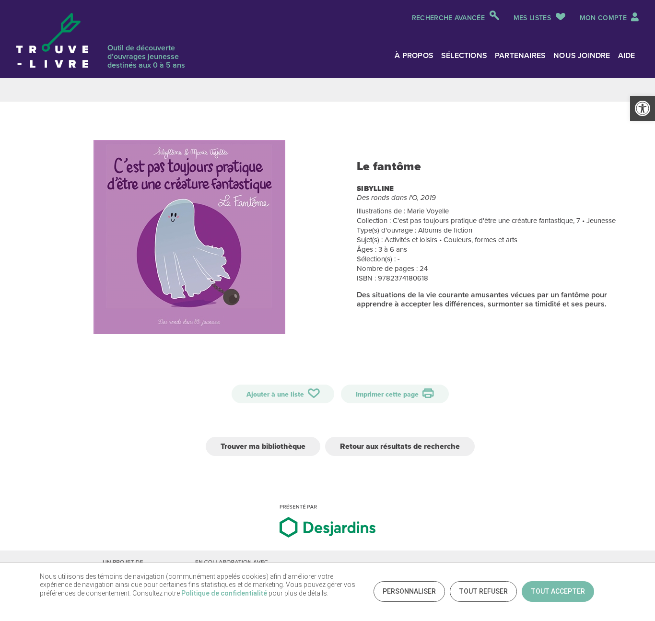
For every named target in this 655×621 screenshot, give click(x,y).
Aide (626, 55)
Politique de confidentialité (224, 593)
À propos (414, 55)
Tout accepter (558, 591)
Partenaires (520, 55)
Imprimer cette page (388, 394)
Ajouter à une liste (276, 394)
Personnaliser (409, 591)
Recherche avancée (448, 18)
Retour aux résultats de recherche (400, 446)
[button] (642, 108)
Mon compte (604, 18)
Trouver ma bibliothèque (263, 446)
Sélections (464, 55)
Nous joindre (581, 55)
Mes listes (532, 18)
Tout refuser (483, 591)
